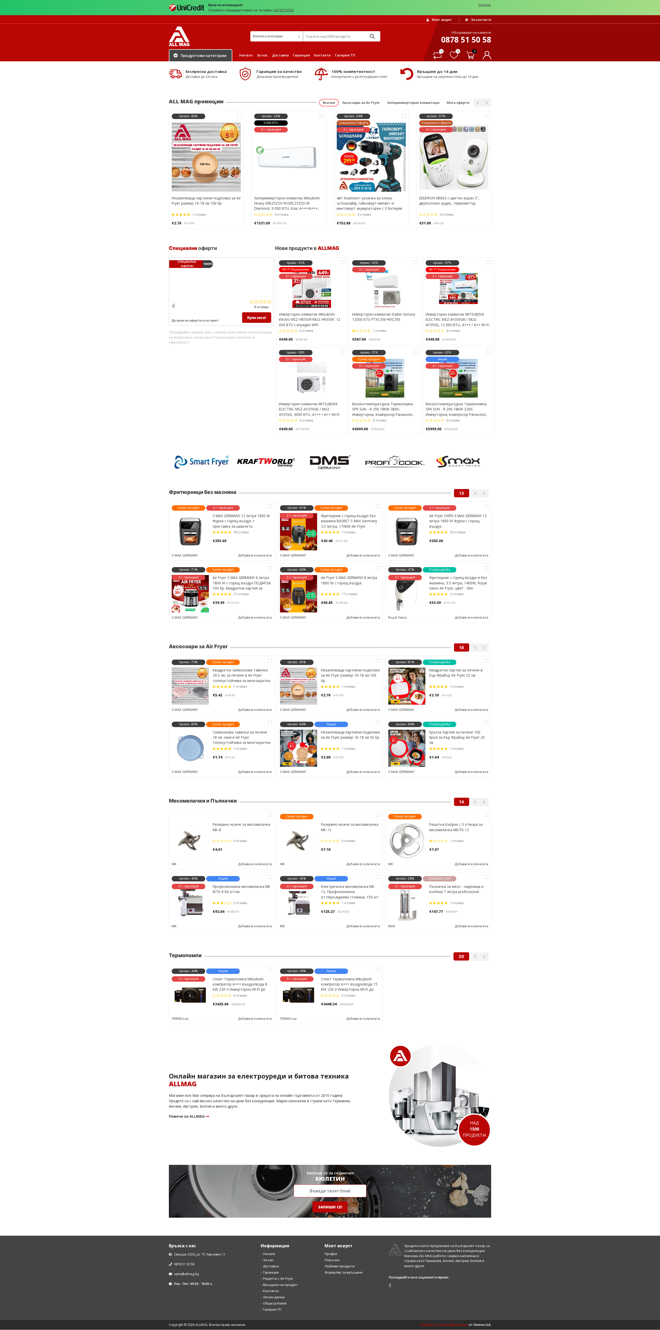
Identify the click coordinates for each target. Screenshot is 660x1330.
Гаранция (301, 55)
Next (487, 103)
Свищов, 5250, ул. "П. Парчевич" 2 (199, 1192)
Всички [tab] (329, 102)
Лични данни (274, 1235)
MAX (175, 802)
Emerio (285, 802)
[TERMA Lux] (459, 462)
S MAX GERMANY (185, 647)
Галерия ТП (345, 55)
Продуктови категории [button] (204, 55)
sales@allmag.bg (186, 1212)
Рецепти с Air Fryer (278, 1216)
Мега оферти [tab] (458, 102)
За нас (262, 55)
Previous (478, 103)
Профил (331, 1191)
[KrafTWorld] (201, 462)
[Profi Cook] (330, 462)
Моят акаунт (441, 20)
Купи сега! (256, 317)
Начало (246, 55)
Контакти (322, 55)
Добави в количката (255, 555)
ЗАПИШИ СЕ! (330, 1144)
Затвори (484, 5)
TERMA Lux (397, 894)
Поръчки (332, 1198)
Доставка (280, 55)
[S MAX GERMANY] (394, 462)
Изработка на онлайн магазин (444, 1262)
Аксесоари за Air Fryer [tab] (361, 102)
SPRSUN (178, 894)
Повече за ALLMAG (187, 1054)
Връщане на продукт (280, 1222)
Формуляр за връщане (343, 1210)
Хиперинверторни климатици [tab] (413, 102)
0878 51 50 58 (183, 1202)
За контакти (480, 20)
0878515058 (284, 10)
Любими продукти (340, 1204)
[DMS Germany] (265, 462)
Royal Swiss (181, 555)
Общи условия (274, 1241)
